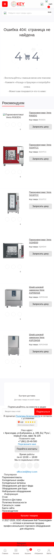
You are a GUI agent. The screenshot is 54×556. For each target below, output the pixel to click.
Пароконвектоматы (12, 477)
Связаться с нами (11, 505)
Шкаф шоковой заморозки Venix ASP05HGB (36, 290)
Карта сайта (8, 508)
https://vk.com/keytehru (23, 465)
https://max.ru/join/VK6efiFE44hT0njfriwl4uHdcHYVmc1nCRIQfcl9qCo (30, 465)
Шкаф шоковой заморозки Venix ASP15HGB (36, 337)
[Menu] (5, 4)
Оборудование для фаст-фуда (17, 486)
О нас (5, 497)
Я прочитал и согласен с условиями (27, 417)
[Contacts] (42, 4)
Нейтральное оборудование (16, 491)
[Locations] (34, 4)
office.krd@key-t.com (27, 472)
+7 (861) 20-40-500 (27, 441)
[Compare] (20, 124)
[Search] (5, 13)
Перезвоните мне (27, 444)
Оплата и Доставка (12, 500)
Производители (10, 511)
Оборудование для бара (14, 488)
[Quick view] (7, 124)
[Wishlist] (13, 124)
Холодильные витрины (14, 483)
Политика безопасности (28, 416)
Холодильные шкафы (13, 480)
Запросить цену (40, 127)
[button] (49, 551)
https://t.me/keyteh (16, 465)
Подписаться (43, 411)
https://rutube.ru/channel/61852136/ (36, 465)
